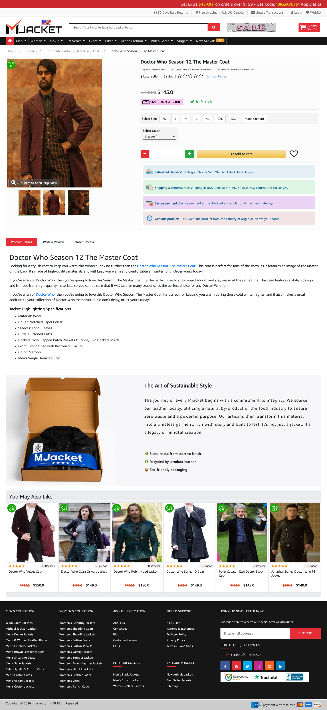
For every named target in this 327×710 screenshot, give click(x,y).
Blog (116, 634)
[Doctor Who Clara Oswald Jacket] (84, 532)
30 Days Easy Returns (172, 12)
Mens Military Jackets (20, 680)
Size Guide (173, 623)
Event (94, 41)
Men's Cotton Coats (19, 675)
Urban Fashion (132, 41)
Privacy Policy (176, 640)
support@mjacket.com (246, 654)
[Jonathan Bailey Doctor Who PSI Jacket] (294, 532)
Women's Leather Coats (75, 675)
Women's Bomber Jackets (76, 657)
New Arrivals (209, 41)
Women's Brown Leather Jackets (81, 663)
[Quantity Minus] (145, 154)
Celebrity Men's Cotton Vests (25, 669)
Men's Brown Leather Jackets (25, 651)
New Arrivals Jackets (180, 674)
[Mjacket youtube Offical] (236, 665)
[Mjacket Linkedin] (280, 665)
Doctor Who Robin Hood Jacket (135, 571)
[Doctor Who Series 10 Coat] (189, 532)
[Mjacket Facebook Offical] (225, 665)
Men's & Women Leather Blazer (26, 640)
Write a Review (53, 242)
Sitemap (172, 686)
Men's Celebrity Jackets (21, 646)
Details (21, 242)
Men (20, 41)
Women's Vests (69, 680)
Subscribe (305, 633)
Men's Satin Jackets (18, 663)
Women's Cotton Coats (74, 640)
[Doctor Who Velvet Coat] (32, 532)
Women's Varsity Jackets (75, 651)
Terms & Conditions (180, 646)
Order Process (84, 242)
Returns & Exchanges (181, 628)
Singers (183, 41)
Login (297, 12)
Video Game (160, 41)
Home (12, 51)
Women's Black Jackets (128, 686)
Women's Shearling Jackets (77, 634)
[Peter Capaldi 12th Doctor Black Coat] (242, 532)
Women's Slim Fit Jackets (76, 669)
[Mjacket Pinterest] (269, 665)
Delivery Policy (176, 634)
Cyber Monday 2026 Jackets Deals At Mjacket (192, 70)
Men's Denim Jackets (19, 634)
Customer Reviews (125, 640)
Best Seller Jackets (179, 680)
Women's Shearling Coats (76, 628)
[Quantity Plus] (189, 154)
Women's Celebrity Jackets (77, 623)
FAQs (116, 646)
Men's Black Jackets (126, 674)
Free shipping (221, 12)
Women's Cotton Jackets (75, 646)
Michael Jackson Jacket (21, 628)
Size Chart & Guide (165, 102)
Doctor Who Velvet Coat (25, 571)
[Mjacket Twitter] (247, 665)
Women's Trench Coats (74, 686)
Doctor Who (45, 294)
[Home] (10, 41)
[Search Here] (214, 27)
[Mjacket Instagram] (258, 665)
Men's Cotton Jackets (20, 686)
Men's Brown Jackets (127, 680)
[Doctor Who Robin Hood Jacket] (137, 532)
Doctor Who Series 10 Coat (185, 571)
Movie (55, 41)
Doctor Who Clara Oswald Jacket (84, 571)
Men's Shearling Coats (20, 657)
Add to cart (243, 154)
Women (36, 41)
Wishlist (315, 12)
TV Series (74, 41)
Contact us (120, 628)
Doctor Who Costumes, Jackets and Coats (73, 51)
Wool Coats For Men (19, 623)
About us (119, 623)
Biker (109, 41)
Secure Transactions (269, 12)
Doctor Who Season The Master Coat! (166, 266)
